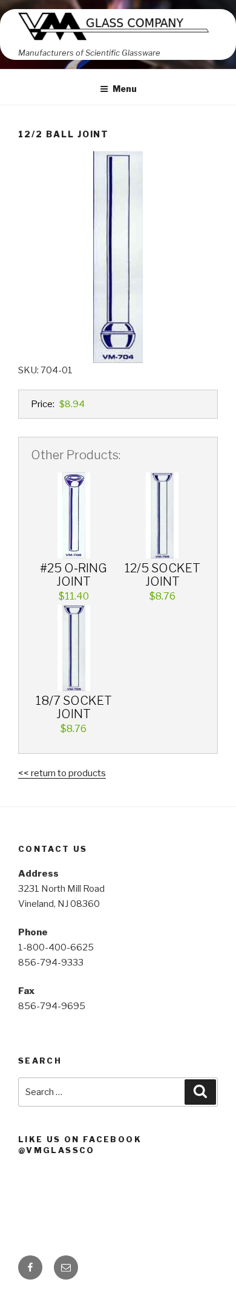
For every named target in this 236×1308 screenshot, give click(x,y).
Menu (125, 88)
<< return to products (62, 773)
